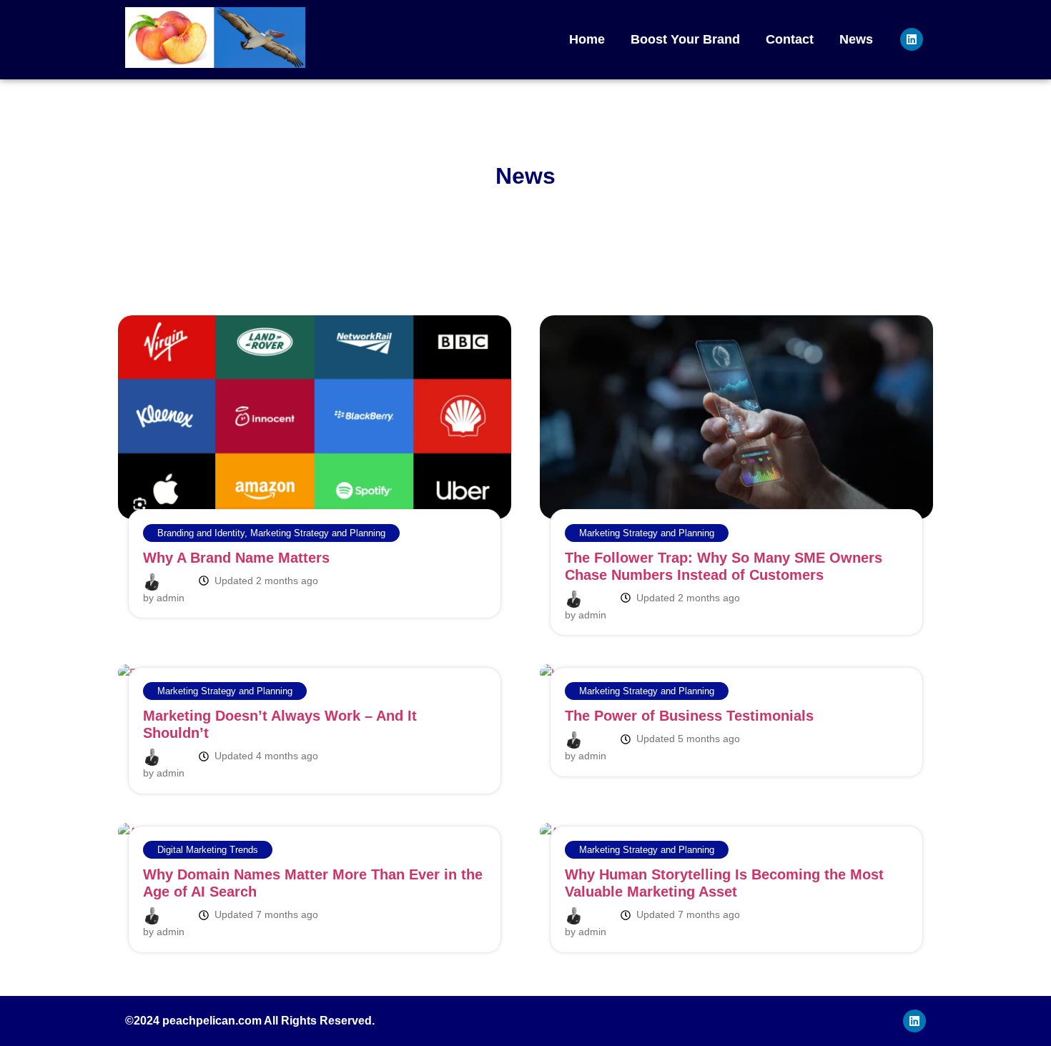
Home (587, 39)
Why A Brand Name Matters (236, 558)
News (856, 39)
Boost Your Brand (685, 39)
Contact (790, 39)
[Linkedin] (911, 39)
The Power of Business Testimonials (689, 716)
